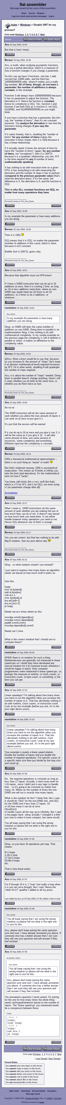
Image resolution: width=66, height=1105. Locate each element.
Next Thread (54, 1058)
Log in (51, 16)
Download (25, 1091)
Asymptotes (11, 492)
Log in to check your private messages (29, 16)
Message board (33, 1094)
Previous (19, 34)
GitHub (50, 1098)
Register (41, 13)
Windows (25, 24)
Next (42, 34)
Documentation (38, 1091)
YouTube (57, 1098)
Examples (51, 1091)
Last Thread (41, 1058)
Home (24, 13)
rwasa (41, 1102)
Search (32, 13)
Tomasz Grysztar (32, 1098)
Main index (14, 1091)
